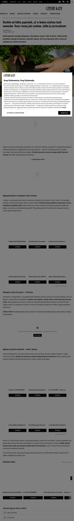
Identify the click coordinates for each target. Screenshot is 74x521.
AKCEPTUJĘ (64, 113)
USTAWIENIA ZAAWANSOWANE (15, 113)
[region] (37, 94)
